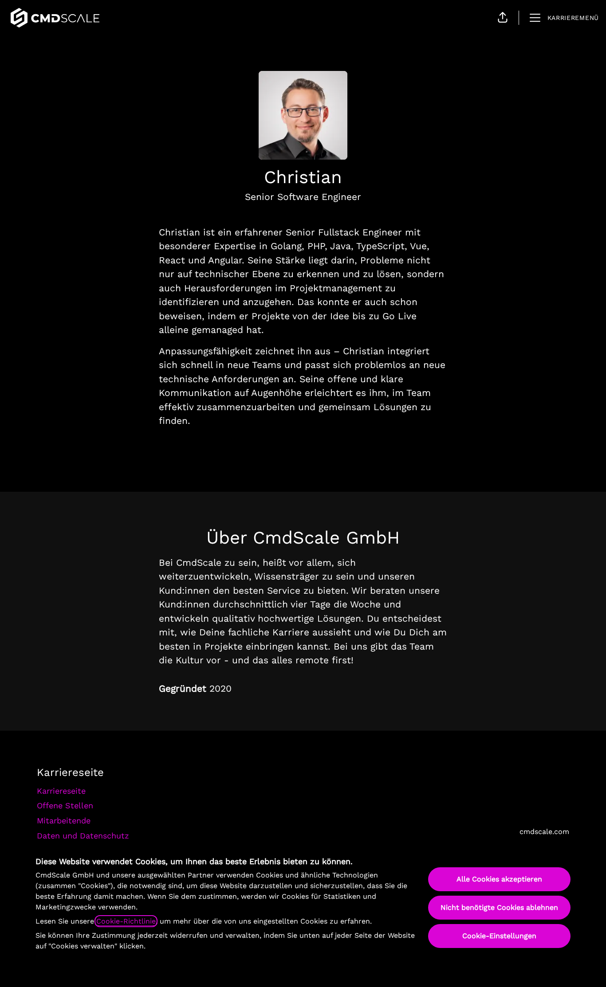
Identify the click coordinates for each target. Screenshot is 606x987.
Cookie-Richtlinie (126, 921)
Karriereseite (61, 790)
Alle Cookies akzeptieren (499, 879)
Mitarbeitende (64, 820)
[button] (502, 17)
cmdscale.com (544, 831)
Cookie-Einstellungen (499, 936)
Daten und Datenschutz (83, 835)
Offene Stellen (65, 805)
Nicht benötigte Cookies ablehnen (499, 907)
